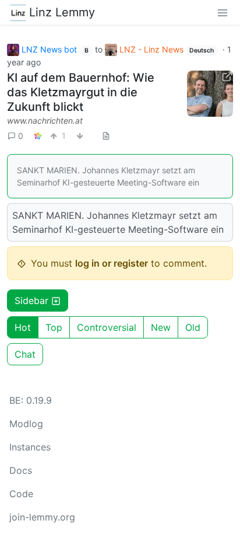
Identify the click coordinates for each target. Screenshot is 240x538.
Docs (20, 470)
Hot (23, 327)
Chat (25, 354)
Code (21, 493)
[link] (38, 135)
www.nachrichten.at (45, 120)
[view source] (106, 135)
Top (53, 327)
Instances (30, 447)
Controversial (106, 327)
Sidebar (31, 300)
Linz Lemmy (62, 12)
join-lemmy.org (42, 517)
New (161, 327)
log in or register (111, 263)
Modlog (26, 423)
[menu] (222, 12)
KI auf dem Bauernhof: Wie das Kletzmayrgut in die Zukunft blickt (80, 92)
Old (192, 327)
